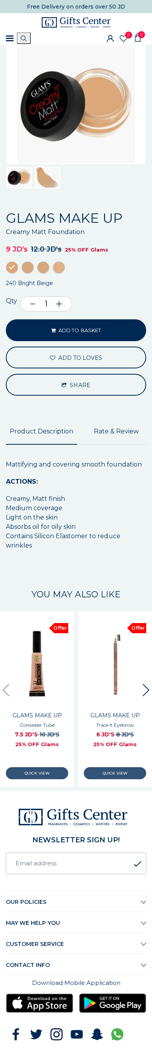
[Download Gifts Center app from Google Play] (113, 1003)
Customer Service (35, 943)
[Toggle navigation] (10, 38)
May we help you (33, 922)
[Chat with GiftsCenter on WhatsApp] (117, 1034)
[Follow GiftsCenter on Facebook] (16, 1034)
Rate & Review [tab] (116, 431)
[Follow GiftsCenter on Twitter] (36, 1034)
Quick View (37, 773)
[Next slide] (146, 690)
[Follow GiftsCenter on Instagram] (56, 1034)
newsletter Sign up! (76, 840)
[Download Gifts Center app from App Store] (39, 1003)
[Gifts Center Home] (76, 22)
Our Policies (26, 901)
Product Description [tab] (41, 431)
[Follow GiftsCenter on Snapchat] (97, 1034)
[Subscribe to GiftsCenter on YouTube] (77, 1034)
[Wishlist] (123, 38)
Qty (11, 301)
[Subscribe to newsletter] (137, 864)
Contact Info (28, 964)
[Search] (24, 38)
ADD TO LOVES (80, 357)
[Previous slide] (6, 690)
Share (79, 385)
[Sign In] (110, 38)
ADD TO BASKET (79, 330)
